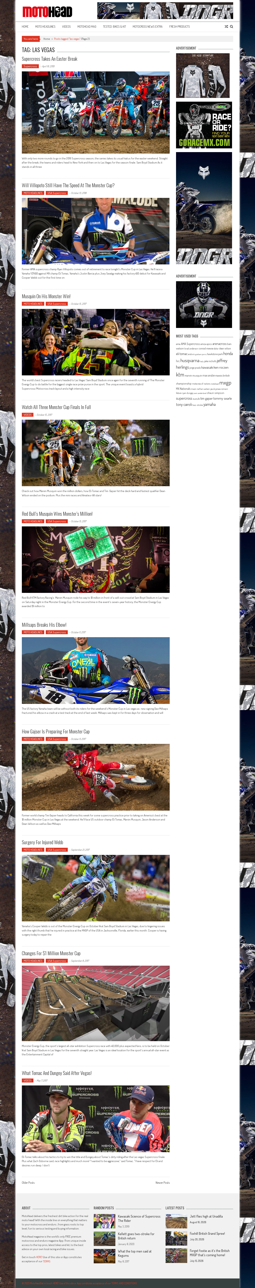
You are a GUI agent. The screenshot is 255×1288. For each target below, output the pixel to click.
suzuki (196, 398)
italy (202, 361)
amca (203, 343)
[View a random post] (226, 26)
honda (228, 353)
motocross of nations (201, 383)
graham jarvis (200, 354)
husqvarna (189, 360)
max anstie (209, 375)
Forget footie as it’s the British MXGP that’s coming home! (210, 1253)
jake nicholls (210, 361)
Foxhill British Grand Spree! (207, 1233)
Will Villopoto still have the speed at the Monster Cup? (68, 185)
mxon (193, 388)
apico (209, 343)
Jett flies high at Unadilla (206, 1216)
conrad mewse (206, 348)
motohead (215, 383)
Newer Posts (163, 1182)
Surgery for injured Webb (42, 842)
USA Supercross (57, 193)
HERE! (39, 1257)
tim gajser (206, 398)
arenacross (219, 344)
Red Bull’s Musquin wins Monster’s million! (57, 513)
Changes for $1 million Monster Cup (51, 953)
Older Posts (28, 1182)
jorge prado (195, 367)
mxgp (225, 382)
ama (178, 343)
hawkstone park (215, 354)
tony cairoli (184, 404)
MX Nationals (183, 389)
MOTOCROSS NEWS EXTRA (148, 26)
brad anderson (191, 348)
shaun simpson (215, 393)
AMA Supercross (190, 344)
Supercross (30, 66)
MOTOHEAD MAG (86, 26)
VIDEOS (66, 26)
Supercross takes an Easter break (49, 58)
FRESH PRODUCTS (179, 26)
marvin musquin (193, 375)
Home (25, 26)
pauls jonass (215, 388)
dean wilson (225, 348)
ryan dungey (187, 392)
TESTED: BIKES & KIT (114, 26)
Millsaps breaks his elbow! (44, 624)
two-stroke (197, 404)
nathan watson (203, 389)
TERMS (46, 1261)
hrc (178, 361)
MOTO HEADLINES (45, 26)
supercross (184, 398)
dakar (216, 348)
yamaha (209, 404)
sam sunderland (200, 393)
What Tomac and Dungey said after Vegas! (57, 1072)
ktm (180, 374)
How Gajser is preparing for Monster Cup (56, 731)
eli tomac (181, 353)
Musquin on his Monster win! (46, 296)
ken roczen (221, 367)
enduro (191, 354)
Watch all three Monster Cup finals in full (56, 407)
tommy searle (222, 398)
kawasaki (207, 367)
